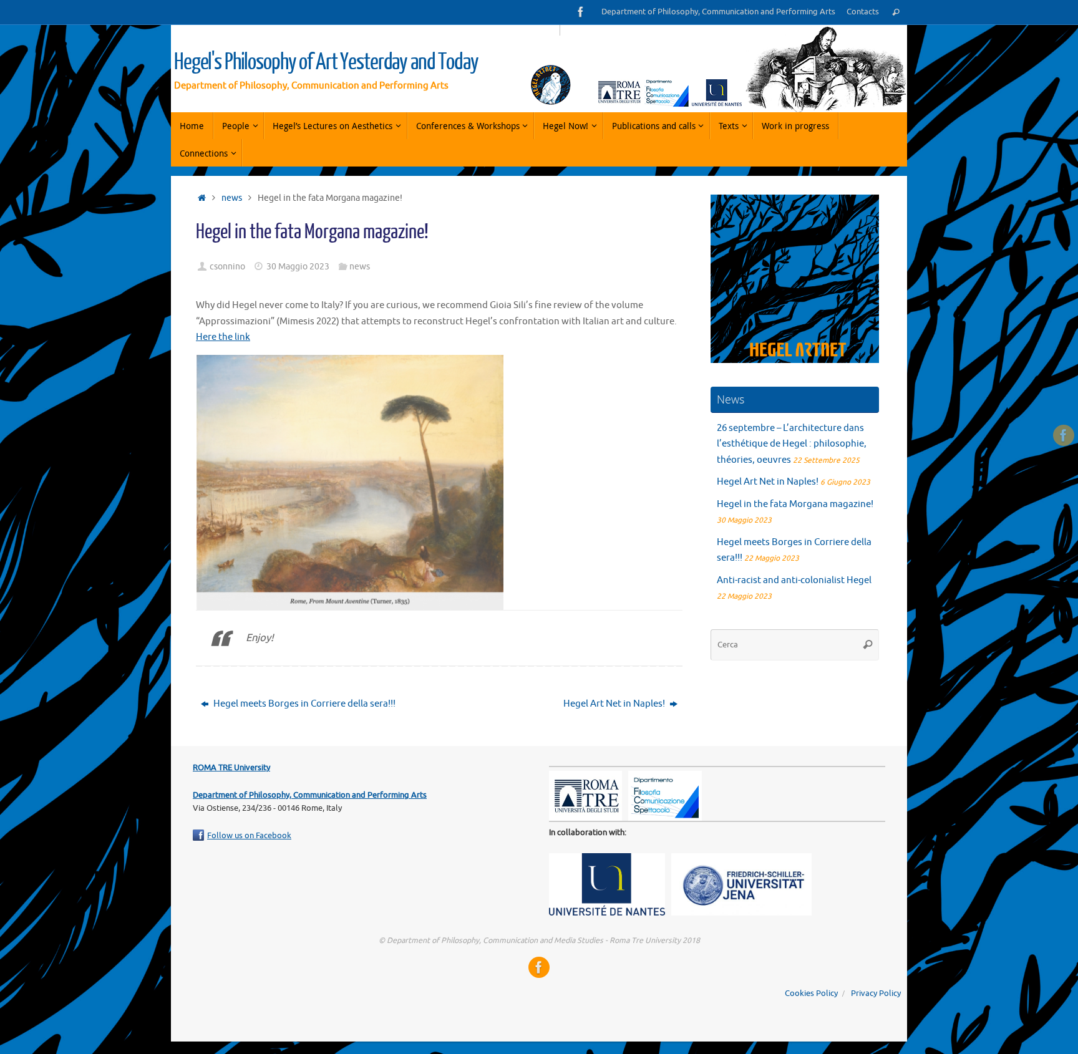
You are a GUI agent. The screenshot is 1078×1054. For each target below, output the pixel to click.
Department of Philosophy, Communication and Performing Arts (718, 12)
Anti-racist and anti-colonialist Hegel (795, 580)
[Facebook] (581, 12)
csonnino (227, 266)
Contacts (863, 12)
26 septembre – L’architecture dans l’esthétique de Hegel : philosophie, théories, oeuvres (792, 444)
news (231, 198)
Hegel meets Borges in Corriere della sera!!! (303, 704)
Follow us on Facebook (249, 836)
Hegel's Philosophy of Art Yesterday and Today (326, 62)
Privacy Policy (876, 993)
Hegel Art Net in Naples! (615, 704)
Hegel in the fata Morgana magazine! (795, 504)
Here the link (223, 337)
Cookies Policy (811, 993)
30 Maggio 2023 (297, 266)
